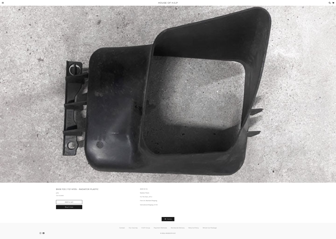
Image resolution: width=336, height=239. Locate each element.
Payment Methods (160, 228)
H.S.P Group (145, 228)
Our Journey (133, 228)
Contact (122, 228)
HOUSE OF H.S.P (168, 2)
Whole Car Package (210, 228)
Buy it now (69, 207)
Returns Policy (193, 228)
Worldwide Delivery (178, 228)
